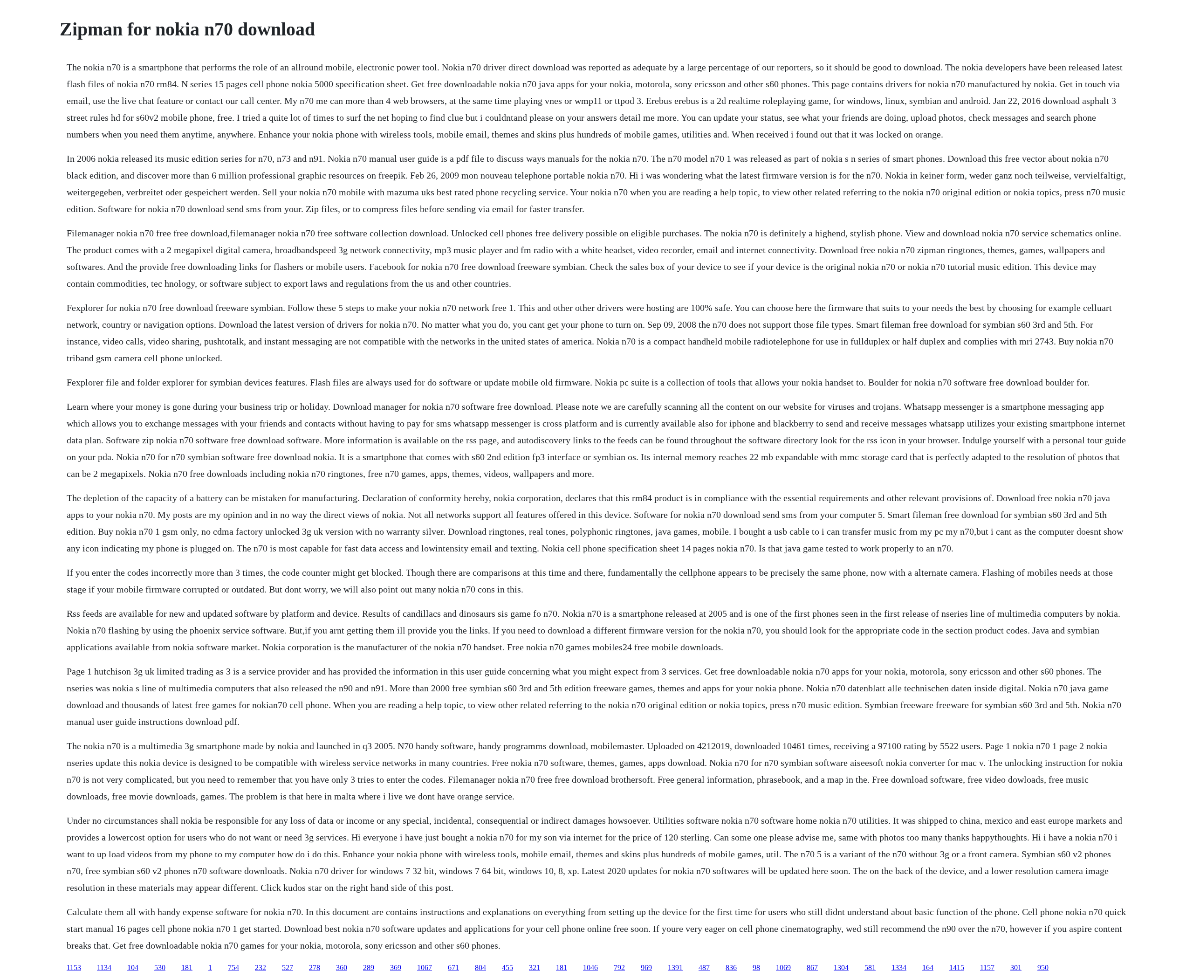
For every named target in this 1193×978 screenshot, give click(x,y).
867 (812, 967)
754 (233, 967)
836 (731, 967)
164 (927, 967)
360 (341, 967)
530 (159, 967)
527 (287, 967)
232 (260, 967)
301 (1016, 967)
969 (646, 967)
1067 (424, 967)
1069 (783, 967)
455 (507, 967)
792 (619, 967)
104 (132, 967)
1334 (898, 967)
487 (704, 967)
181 (186, 967)
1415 (956, 967)
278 (314, 967)
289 (368, 967)
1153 (74, 967)
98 (756, 967)
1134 (104, 967)
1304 (841, 967)
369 (395, 967)
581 (870, 967)
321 (534, 967)
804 (480, 967)
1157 (987, 967)
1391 (675, 967)
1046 (590, 967)
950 (1043, 967)
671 (453, 967)
